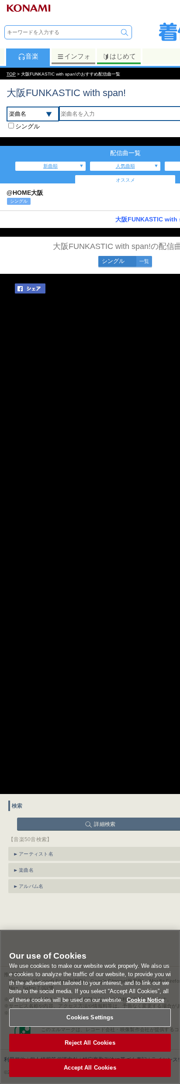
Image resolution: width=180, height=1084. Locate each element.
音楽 (31, 56)
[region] (90, 1007)
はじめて (123, 56)
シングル (27, 126)
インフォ (77, 56)
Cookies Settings (89, 1017)
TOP (11, 74)
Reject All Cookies (90, 1042)
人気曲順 (125, 166)
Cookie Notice (145, 1000)
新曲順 (50, 166)
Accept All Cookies (90, 1067)
